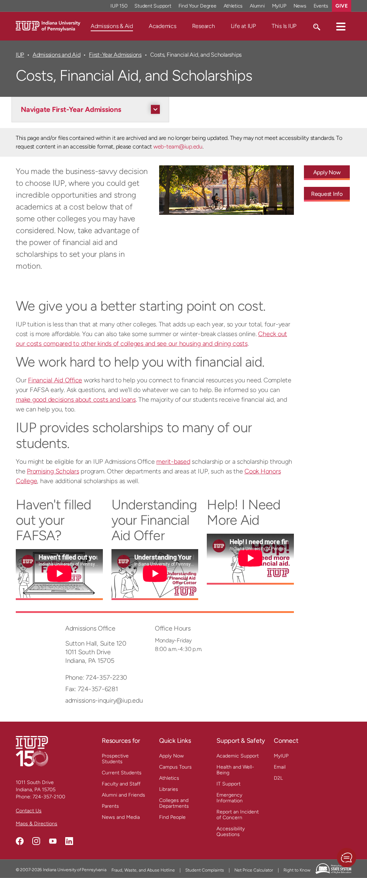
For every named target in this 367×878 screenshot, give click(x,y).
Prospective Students (115, 759)
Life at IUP (243, 26)
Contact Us (29, 811)
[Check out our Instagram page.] (36, 841)
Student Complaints (204, 870)
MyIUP (279, 6)
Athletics (233, 6)
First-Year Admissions (115, 54)
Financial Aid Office (55, 380)
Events (321, 6)
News (300, 6)
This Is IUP (284, 26)
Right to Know (296, 870)
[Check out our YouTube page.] (53, 841)
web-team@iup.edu (177, 146)
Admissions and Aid (56, 54)
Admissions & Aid (112, 26)
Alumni (257, 6)
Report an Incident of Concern (237, 815)
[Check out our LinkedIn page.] (69, 841)
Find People (172, 817)
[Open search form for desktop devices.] (316, 26)
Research (203, 26)
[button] (340, 26)
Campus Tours (175, 767)
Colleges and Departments (174, 803)
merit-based (173, 462)
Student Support (152, 6)
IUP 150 (118, 6)
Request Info (327, 193)
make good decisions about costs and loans (76, 399)
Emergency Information (229, 798)
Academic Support (237, 756)
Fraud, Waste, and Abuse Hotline (143, 870)
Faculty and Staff (121, 784)
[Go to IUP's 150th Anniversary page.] (32, 751)
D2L (278, 778)
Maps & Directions (36, 824)
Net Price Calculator (253, 870)
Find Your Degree (197, 6)
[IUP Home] (48, 25)
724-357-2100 (49, 797)
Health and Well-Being (235, 770)
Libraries (168, 789)
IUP (20, 54)
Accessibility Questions (230, 831)
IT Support (228, 784)
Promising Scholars (53, 471)
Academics (162, 26)
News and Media (121, 817)
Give (341, 6)
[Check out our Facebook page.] (20, 841)
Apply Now (327, 172)
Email (280, 767)
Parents (110, 806)
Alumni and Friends (123, 795)
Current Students (122, 773)
